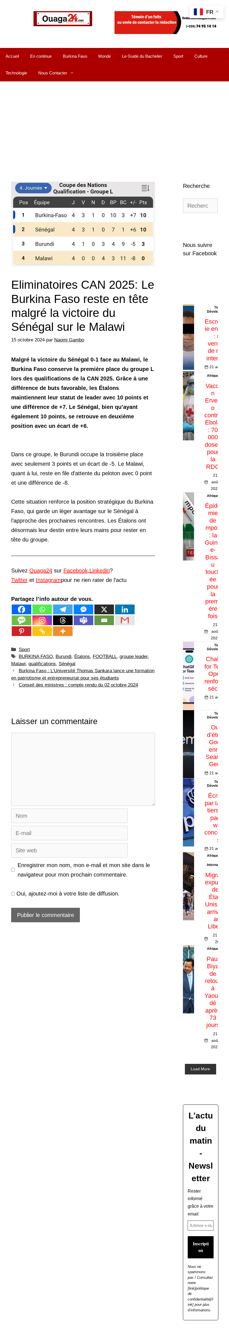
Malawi (18, 663)
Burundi (63, 656)
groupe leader (134, 656)
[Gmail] (125, 620)
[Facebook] (21, 609)
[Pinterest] (21, 631)
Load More (200, 1069)
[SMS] (21, 620)
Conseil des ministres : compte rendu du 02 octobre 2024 (78, 685)
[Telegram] (63, 609)
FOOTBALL (105, 656)
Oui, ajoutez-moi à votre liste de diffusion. (67, 893)
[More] (63, 631)
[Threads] (63, 620)
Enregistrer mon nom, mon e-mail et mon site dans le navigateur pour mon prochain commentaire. (84, 870)
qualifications (42, 663)
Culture (200, 56)
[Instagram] (42, 620)
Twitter (19, 580)
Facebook (75, 570)
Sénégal (67, 663)
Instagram (48, 580)
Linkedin (99, 570)
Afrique (213, 376)
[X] (104, 609)
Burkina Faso (75, 56)
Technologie (16, 73)
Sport (178, 56)
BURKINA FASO (36, 656)
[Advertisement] (114, 123)
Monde (104, 56)
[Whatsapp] (42, 609)
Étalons (82, 656)
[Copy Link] (42, 631)
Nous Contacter (52, 73)
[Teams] (83, 620)
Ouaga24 (40, 570)
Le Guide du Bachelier (142, 56)
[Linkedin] (125, 609)
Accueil (12, 56)
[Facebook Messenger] (83, 609)
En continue (41, 56)
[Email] (104, 620)
